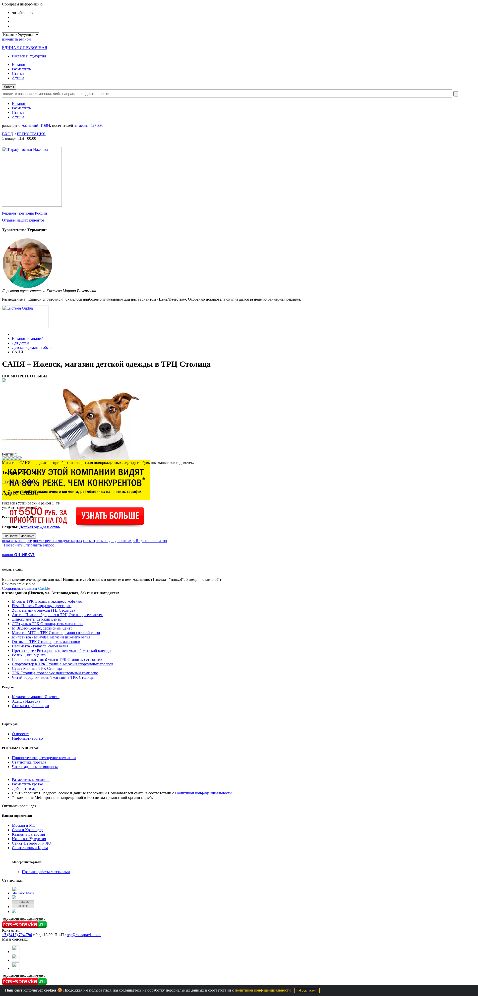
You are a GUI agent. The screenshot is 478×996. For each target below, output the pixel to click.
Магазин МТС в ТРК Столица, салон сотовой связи (56, 633)
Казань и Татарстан (28, 834)
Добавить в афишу (28, 788)
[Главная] (13, 334)
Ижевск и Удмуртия (29, 56)
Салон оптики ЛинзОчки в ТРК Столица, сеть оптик (57, 659)
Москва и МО (24, 825)
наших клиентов (23, 220)
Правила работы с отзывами (46, 872)
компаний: (35, 125)
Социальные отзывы (26, 588)
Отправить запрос (38, 545)
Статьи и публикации (30, 706)
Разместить (21, 69)
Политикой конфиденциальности (203, 793)
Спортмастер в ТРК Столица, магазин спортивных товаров (62, 664)
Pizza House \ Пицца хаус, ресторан (41, 606)
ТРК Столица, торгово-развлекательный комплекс (55, 673)
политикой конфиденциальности (263, 990)
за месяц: (88, 125)
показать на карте (17, 541)
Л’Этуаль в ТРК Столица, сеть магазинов (47, 624)
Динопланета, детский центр (36, 619)
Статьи (18, 73)
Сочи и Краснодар (27, 830)
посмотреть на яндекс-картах (57, 541)
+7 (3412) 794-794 (17, 935)
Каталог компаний (28, 338)
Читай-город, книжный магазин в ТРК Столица (53, 677)
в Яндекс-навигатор (150, 541)
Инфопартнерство (27, 738)
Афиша (18, 78)
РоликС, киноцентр (29, 655)
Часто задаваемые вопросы (35, 767)
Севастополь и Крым (30, 848)
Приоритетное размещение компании (44, 758)
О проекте (20, 734)
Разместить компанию (31, 779)
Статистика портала (29, 762)
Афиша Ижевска (26, 701)
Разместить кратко (27, 784)
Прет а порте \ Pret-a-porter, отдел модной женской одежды (61, 650)
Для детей (20, 343)
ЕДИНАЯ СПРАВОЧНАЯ (24, 47)
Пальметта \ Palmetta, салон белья (40, 646)
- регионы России (24, 213)
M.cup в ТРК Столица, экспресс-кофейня (47, 601)
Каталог (19, 64)
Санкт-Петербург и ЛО (31, 843)
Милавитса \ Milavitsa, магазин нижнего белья (51, 637)
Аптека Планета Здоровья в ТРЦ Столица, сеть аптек (57, 615)
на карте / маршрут (19, 536)
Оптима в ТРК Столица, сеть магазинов (46, 641)
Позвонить (12, 545)
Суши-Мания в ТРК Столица (37, 668)
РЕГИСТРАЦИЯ (31, 134)
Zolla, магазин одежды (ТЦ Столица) (43, 610)
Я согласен (307, 990)
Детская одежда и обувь (32, 347)
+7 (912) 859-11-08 (17, 482)
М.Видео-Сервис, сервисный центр (42, 628)
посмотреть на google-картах (107, 541)
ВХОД (7, 134)
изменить (16, 39)
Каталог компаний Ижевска (36, 697)
